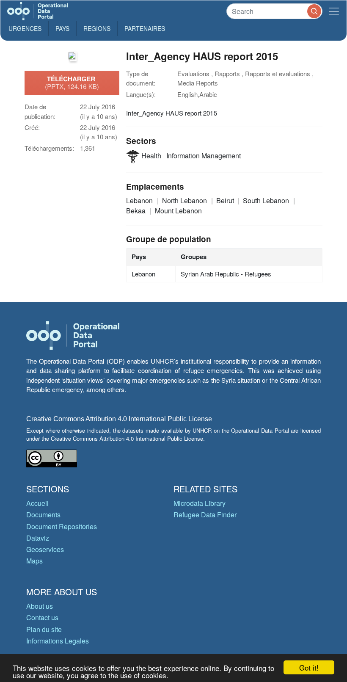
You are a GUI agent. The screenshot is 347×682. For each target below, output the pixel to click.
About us (39, 606)
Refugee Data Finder (205, 514)
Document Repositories (61, 526)
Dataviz (37, 538)
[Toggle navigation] (333, 11)
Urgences (24, 28)
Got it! (309, 667)
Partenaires (144, 28)
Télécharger (72, 82)
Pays (62, 28)
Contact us (42, 617)
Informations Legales (57, 641)
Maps (34, 561)
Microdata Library (200, 503)
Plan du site (44, 629)
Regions (96, 28)
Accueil (37, 503)
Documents (43, 514)
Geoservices (45, 549)
